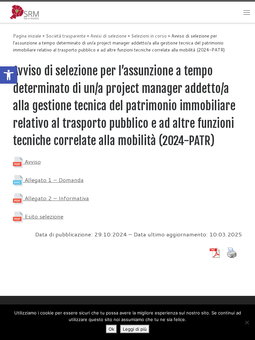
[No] (246, 322)
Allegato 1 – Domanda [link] (53, 180)
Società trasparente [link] (66, 36)
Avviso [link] (32, 161)
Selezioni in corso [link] (149, 36)
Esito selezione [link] (43, 216)
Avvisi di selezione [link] (108, 36)
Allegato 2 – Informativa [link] (56, 198)
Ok (111, 329)
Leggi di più (135, 329)
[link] (8, 75)
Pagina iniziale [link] (27, 36)
